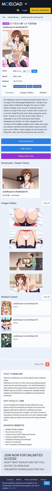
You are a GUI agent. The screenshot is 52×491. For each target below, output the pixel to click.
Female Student (20, 86)
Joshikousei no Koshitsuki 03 (15, 192)
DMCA (18, 480)
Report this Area (26, 156)
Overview (9, 93)
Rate (34, 71)
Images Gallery (26, 93)
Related (43, 93)
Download (15, 195)
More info (12, 488)
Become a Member (40, 10)
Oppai (29, 86)
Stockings (37, 86)
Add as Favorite (26, 141)
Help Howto (26, 148)
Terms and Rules (31, 480)
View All (47, 203)
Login (24, 10)
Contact (10, 480)
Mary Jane (17, 76)
